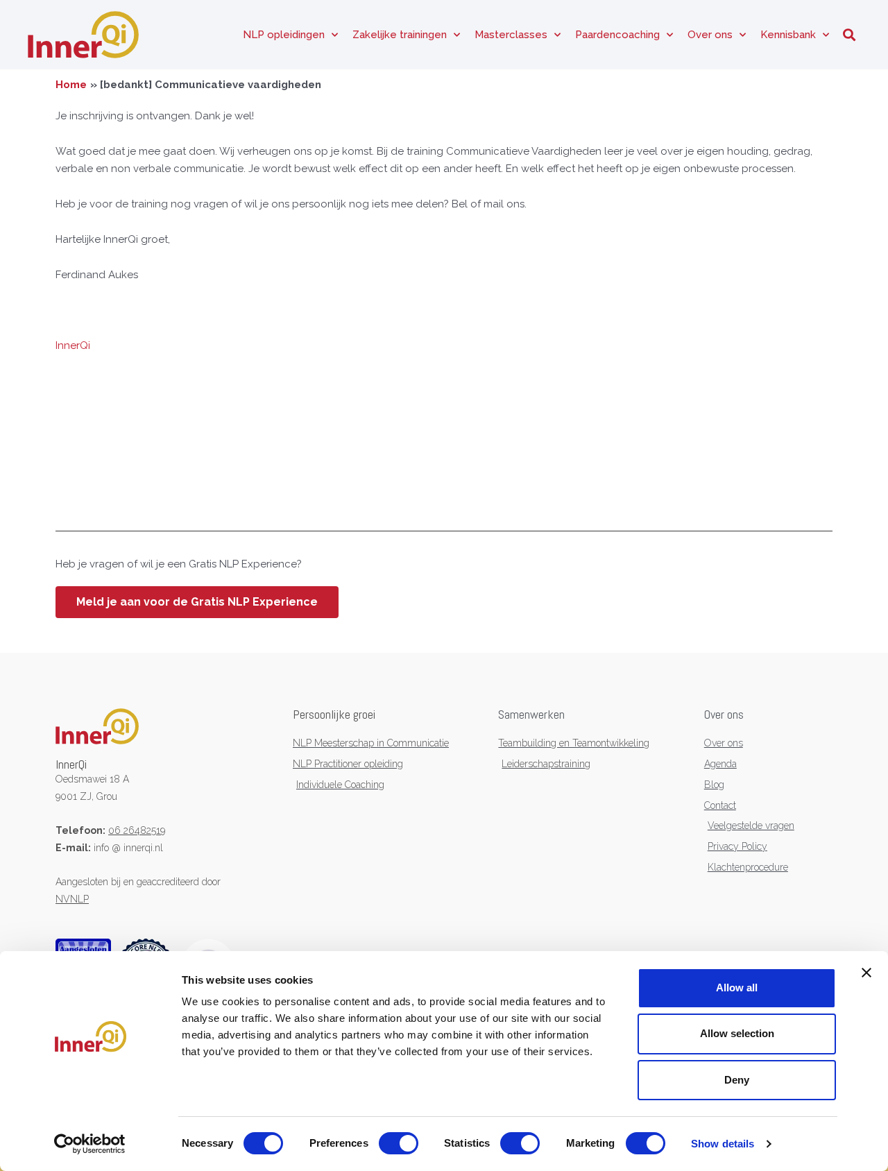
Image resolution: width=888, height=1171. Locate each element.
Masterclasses (511, 34)
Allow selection (737, 1033)
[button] (848, 35)
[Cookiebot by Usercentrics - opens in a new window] (90, 1144)
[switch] (398, 1143)
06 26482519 (136, 830)
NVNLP (72, 899)
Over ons (710, 34)
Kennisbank (788, 34)
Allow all (737, 987)
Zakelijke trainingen (399, 34)
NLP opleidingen (284, 34)
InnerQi (73, 345)
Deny (736, 1080)
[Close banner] (866, 972)
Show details (722, 1143)
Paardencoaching (617, 34)
